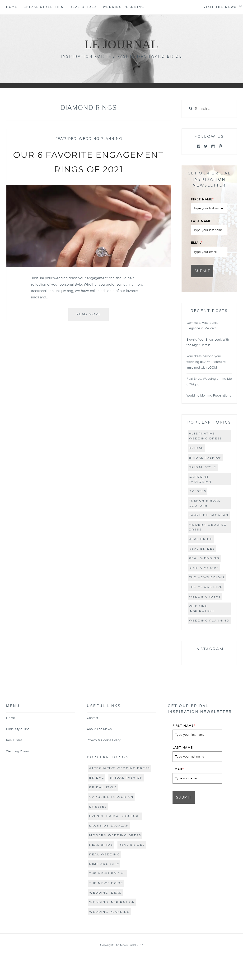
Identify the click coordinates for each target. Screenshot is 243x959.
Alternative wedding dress (205, 436)
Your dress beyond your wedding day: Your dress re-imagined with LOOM (207, 362)
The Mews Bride (206, 587)
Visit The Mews (220, 7)
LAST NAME (201, 221)
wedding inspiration (201, 608)
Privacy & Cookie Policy (104, 740)
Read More (92, 316)
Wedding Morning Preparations (209, 395)
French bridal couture (205, 503)
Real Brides (83, 7)
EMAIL (197, 242)
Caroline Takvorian (200, 479)
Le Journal (121, 44)
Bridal (196, 448)
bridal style (202, 467)
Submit (202, 271)
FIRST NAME (202, 199)
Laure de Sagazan (209, 515)
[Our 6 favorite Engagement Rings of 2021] (88, 266)
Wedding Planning (123, 7)
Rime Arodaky (204, 568)
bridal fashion (205, 457)
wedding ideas (205, 596)
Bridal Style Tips (44, 7)
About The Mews (99, 729)
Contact (92, 718)
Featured (66, 139)
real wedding (204, 558)
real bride (201, 539)
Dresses (197, 491)
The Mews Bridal (207, 577)
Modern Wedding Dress (208, 527)
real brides (202, 548)
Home (12, 7)
